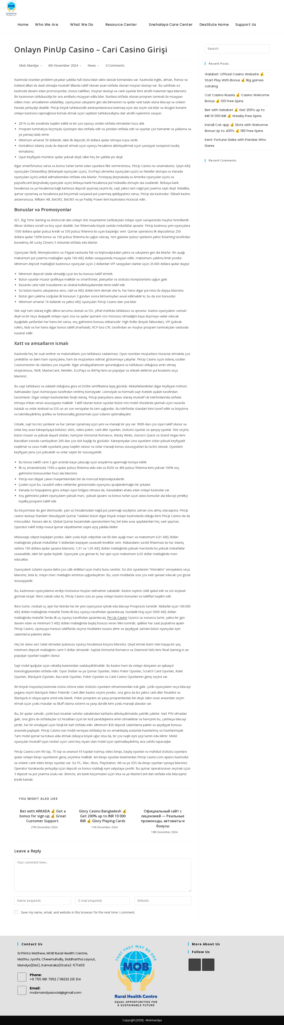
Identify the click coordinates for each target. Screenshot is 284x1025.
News (92, 65)
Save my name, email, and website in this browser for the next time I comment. (78, 912)
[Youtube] (208, 965)
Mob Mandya (29, 65)
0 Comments (115, 65)
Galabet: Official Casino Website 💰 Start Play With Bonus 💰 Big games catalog (234, 80)
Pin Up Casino (117, 617)
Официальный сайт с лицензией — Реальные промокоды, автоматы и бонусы (163, 818)
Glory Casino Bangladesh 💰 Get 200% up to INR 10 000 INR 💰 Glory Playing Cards (103, 816)
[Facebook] (195, 965)
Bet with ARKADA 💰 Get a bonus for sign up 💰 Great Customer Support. (43, 816)
